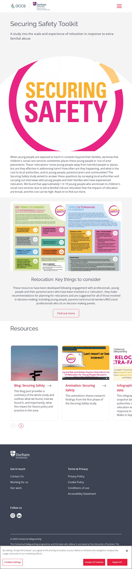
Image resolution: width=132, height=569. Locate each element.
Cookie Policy (76, 482)
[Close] (126, 550)
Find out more (66, 313)
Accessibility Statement (82, 494)
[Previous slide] (13, 425)
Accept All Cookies (94, 562)
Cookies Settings (12, 562)
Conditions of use (78, 488)
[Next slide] (21, 425)
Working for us (19, 482)
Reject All (117, 562)
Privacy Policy (76, 476)
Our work (16, 488)
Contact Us (17, 476)
